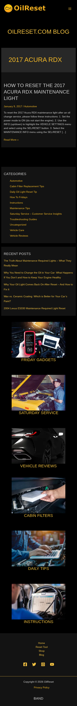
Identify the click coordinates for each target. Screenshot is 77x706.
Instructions (16, 202)
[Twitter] (34, 664)
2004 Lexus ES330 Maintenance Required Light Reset (34, 308)
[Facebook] (25, 664)
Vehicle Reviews (19, 235)
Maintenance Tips (20, 208)
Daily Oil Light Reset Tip (23, 192)
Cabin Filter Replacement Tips (27, 186)
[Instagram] (43, 664)
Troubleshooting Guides (23, 219)
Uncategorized (18, 224)
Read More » (11, 140)
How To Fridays (18, 197)
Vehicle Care (17, 230)
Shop (42, 651)
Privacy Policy (41, 687)
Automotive (30, 106)
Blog (41, 655)
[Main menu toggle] (69, 8)
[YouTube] (52, 664)
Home (41, 643)
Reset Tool (42, 647)
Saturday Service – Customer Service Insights (36, 213)
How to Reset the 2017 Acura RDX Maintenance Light (36, 92)
